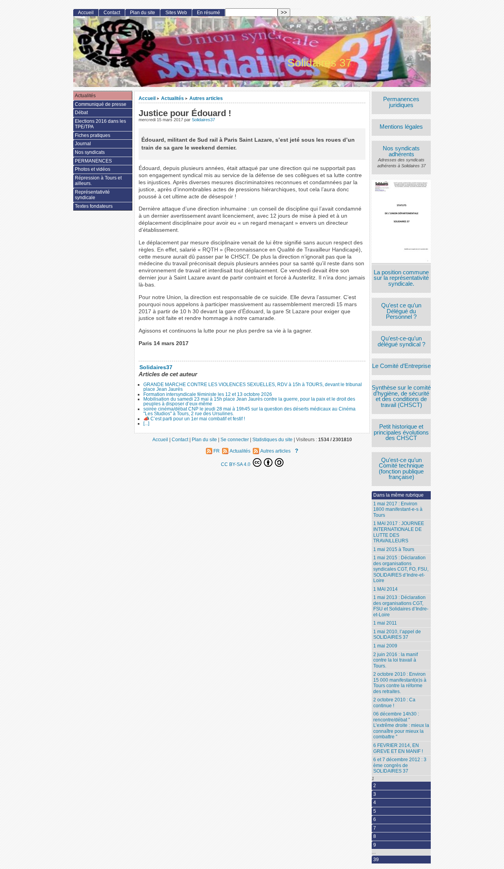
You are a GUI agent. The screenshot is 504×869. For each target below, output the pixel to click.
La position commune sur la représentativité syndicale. (401, 278)
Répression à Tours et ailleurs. (98, 181)
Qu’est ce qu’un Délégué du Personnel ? (401, 311)
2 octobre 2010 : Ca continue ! (394, 702)
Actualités (172, 98)
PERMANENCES (93, 161)
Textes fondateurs (94, 206)
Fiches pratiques (92, 135)
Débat (81, 112)
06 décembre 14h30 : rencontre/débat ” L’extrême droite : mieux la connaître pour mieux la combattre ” (401, 725)
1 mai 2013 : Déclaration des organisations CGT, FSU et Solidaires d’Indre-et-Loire (400, 606)
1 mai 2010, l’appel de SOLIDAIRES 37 (397, 634)
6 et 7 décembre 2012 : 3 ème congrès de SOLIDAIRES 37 (399, 765)
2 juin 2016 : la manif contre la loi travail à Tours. (395, 660)
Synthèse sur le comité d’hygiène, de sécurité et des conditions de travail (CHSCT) (401, 396)
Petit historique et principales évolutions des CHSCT (401, 432)
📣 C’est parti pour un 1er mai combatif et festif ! (194, 419)
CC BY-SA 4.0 (236, 464)
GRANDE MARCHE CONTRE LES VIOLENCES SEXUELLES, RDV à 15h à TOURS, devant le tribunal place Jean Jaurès (252, 387)
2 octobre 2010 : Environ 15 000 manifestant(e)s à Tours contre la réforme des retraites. (399, 682)
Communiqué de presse (100, 104)
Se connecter (234, 439)
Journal (83, 143)
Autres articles (206, 98)
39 (376, 859)
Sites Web (176, 12)
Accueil (147, 98)
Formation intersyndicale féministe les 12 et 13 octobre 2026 (207, 394)
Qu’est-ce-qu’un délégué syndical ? (401, 341)
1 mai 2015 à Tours (393, 549)
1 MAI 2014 (385, 589)
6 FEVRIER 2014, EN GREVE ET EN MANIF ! (398, 748)
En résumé (208, 12)
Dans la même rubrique (398, 495)
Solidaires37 (203, 119)
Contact (112, 12)
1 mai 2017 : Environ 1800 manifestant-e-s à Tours (397, 509)
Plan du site (142, 12)
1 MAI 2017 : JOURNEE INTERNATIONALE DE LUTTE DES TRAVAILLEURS (398, 532)
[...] (146, 423)
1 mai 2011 (385, 623)
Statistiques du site (272, 439)
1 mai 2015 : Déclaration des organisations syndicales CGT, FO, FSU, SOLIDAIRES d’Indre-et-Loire (400, 569)
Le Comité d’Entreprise (401, 366)
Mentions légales (401, 127)
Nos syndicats (90, 152)
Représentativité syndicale (92, 195)
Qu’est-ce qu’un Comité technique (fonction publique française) (401, 468)
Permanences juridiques (401, 102)
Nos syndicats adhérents (401, 151)
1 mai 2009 (385, 646)
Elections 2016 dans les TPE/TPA (100, 124)
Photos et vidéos (92, 169)
